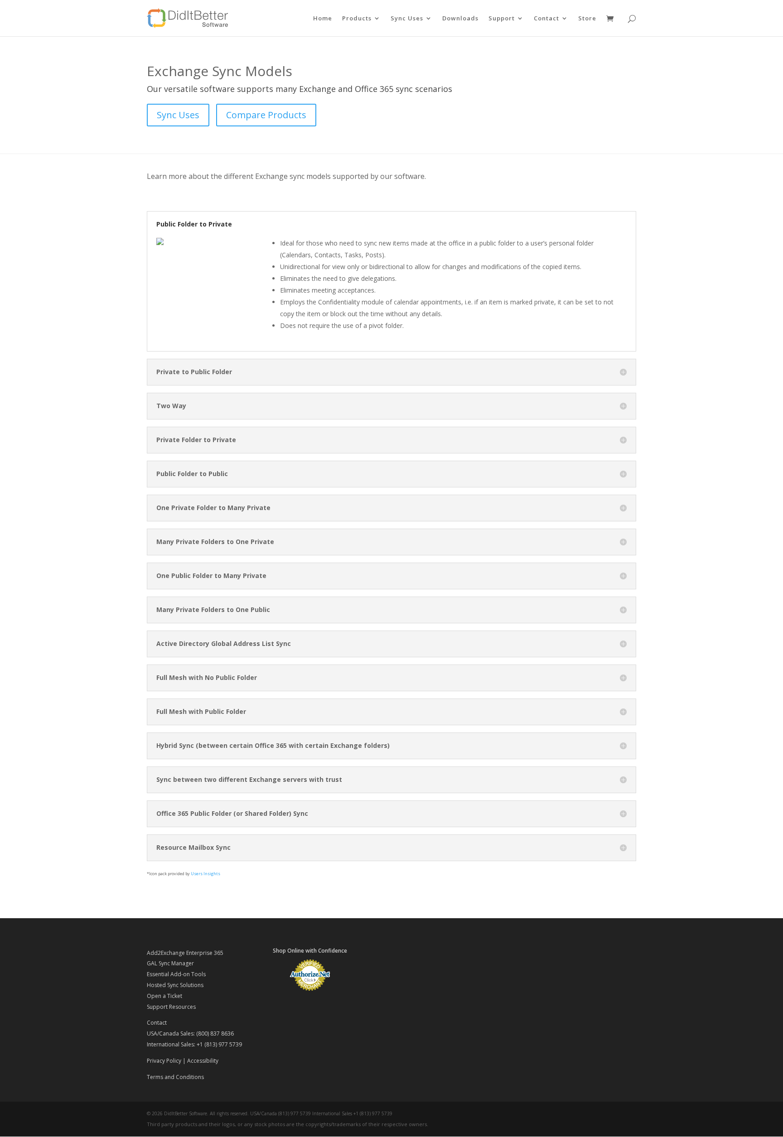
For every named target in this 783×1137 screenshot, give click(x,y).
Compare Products (266, 115)
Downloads (460, 18)
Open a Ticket (164, 996)
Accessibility (202, 1061)
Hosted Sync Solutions (175, 985)
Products (357, 18)
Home (322, 18)
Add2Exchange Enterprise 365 (185, 953)
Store (587, 18)
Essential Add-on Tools (176, 974)
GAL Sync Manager (170, 963)
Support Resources (171, 1007)
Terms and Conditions (175, 1077)
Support (501, 18)
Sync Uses (407, 18)
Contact (546, 18)
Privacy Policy (164, 1061)
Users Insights (205, 874)
